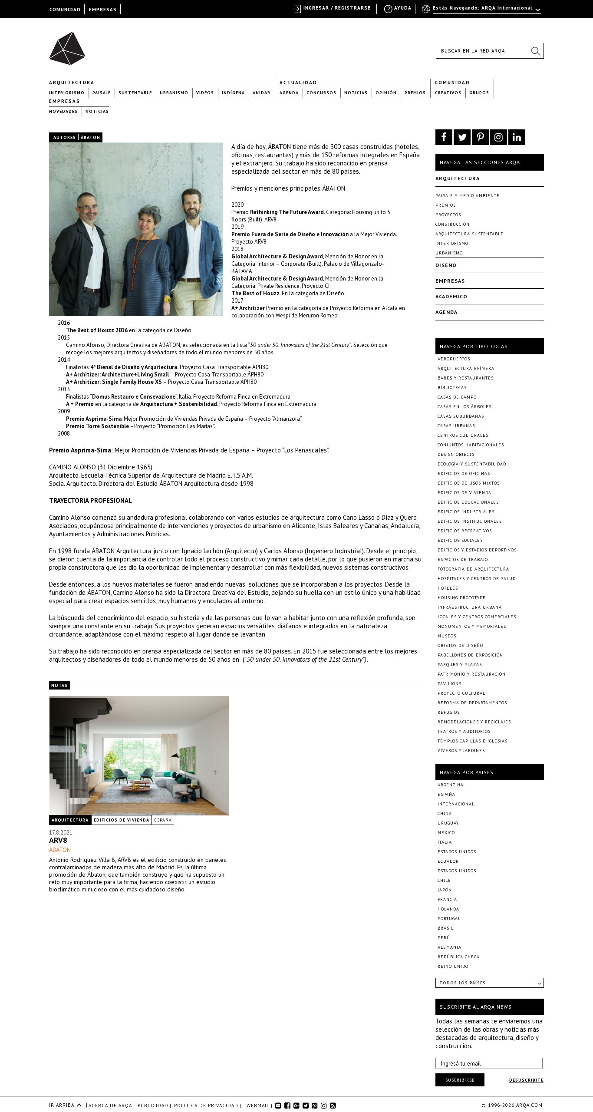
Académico (451, 296)
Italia (445, 842)
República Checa (459, 957)
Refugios (449, 712)
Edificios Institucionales (470, 521)
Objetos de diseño (460, 645)
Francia (447, 899)
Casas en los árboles (464, 406)
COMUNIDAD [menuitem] (65, 10)
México (446, 832)
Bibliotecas (452, 387)
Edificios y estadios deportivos (477, 550)
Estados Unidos (457, 852)
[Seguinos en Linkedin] (516, 137)
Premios (415, 93)
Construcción (452, 224)
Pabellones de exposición (470, 655)
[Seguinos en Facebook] (443, 137)
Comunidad (452, 82)
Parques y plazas (460, 664)
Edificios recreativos (465, 531)
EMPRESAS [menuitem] (103, 10)
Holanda (448, 909)
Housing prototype (462, 598)
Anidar (261, 93)
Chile (444, 880)
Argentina (451, 785)
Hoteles (448, 588)
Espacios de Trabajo (463, 559)
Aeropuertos (454, 359)
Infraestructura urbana (470, 607)
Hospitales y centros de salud (477, 578)
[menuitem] (482, 11)
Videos (205, 93)
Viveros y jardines (461, 750)
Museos (447, 636)
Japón (445, 890)
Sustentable (135, 93)
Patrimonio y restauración (472, 674)
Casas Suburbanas (461, 416)
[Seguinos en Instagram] (498, 137)
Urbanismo (174, 93)
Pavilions (449, 683)
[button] (535, 50)
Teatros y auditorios (464, 731)
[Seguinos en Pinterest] (480, 137)
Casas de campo (457, 397)
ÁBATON (60, 850)
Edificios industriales (466, 512)
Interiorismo (67, 93)
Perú (444, 937)
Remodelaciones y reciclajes (474, 722)
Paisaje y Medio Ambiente (467, 195)
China (445, 813)
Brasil (446, 928)
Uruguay (448, 823)
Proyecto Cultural (461, 693)
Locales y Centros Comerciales (477, 617)
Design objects (456, 454)
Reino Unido (453, 966)
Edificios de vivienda (121, 820)
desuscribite (526, 1080)
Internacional (456, 804)
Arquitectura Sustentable (469, 234)
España (163, 820)
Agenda (289, 93)
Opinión (386, 93)
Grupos (479, 93)
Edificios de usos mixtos (469, 483)
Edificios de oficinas (464, 473)
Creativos (448, 93)
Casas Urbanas (456, 426)
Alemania (449, 947)
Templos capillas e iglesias (472, 741)
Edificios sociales (460, 540)
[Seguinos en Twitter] (462, 137)
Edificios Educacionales (468, 502)
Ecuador (448, 861)
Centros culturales (463, 435)
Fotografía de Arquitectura (473, 569)
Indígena (233, 93)
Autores (64, 137)
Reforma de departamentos (472, 703)
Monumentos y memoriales (472, 626)
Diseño (446, 265)
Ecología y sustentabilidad (472, 464)
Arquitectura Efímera (466, 368)
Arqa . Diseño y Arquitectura (69, 44)
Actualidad (298, 82)
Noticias (356, 93)
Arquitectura (72, 82)
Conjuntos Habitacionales (471, 445)
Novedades (63, 111)
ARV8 (58, 840)
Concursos (321, 93)
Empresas (64, 101)
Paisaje (101, 93)
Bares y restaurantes (466, 378)
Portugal (449, 918)
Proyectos (448, 215)
